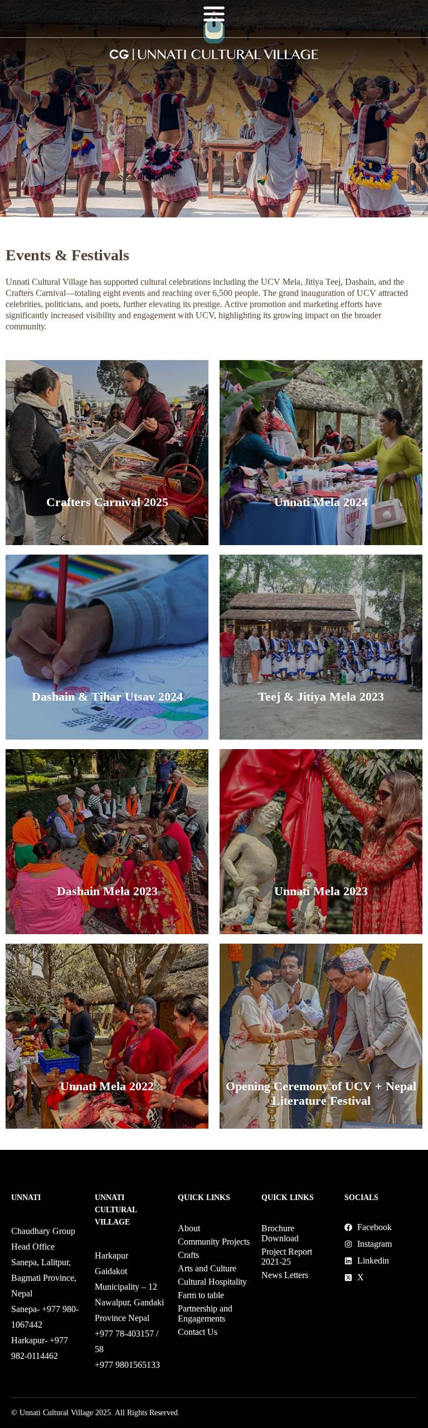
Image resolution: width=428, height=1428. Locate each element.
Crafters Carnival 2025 (107, 502)
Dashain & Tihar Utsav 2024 (107, 696)
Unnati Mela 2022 (107, 1086)
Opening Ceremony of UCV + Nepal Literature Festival (321, 1093)
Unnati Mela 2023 (321, 891)
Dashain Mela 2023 (107, 891)
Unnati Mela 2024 (321, 502)
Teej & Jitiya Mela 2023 (321, 696)
